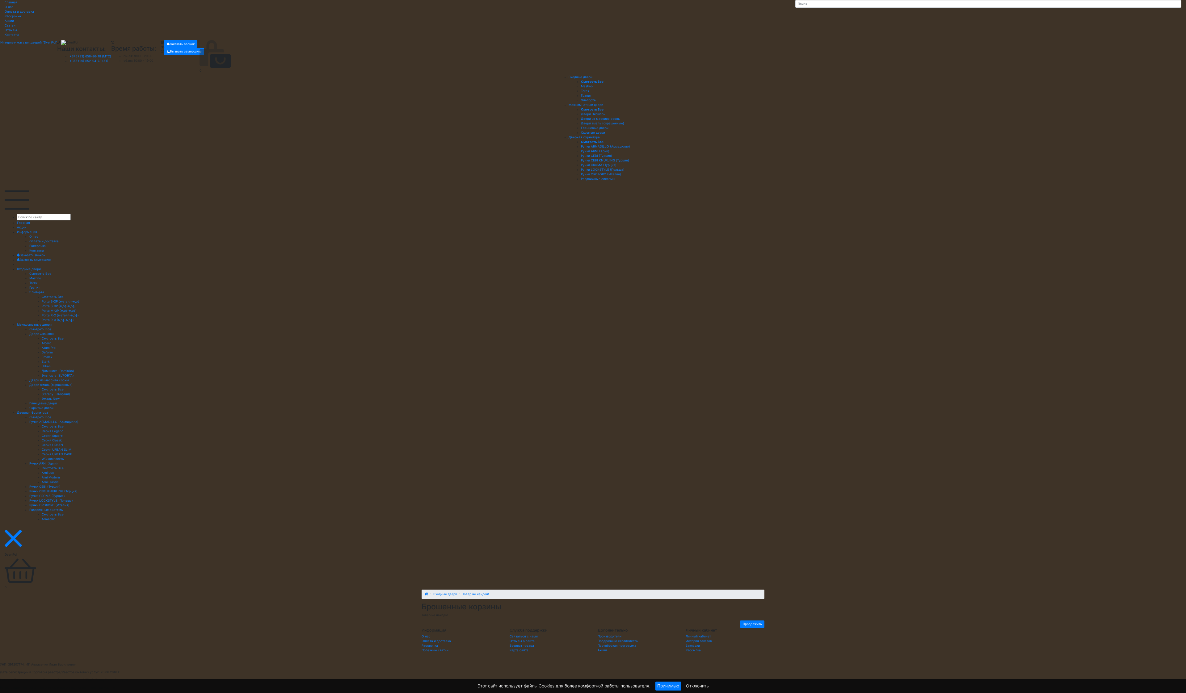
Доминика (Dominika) (58, 371)
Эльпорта (36, 292)
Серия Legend (52, 431)
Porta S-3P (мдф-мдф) (59, 306)
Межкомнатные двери (586, 104)
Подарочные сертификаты (618, 641)
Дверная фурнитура (584, 137)
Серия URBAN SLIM (56, 449)
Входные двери (580, 77)
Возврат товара (522, 645)
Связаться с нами (524, 636)
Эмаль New (51, 398)
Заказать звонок (182, 44)
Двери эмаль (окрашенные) (51, 384)
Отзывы (11, 30)
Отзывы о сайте (522, 641)
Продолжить (752, 624)
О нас (9, 7)
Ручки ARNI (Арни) (43, 463)
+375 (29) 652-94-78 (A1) (88, 61)
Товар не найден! (475, 594)
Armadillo (48, 519)
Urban (46, 366)
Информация (27, 232)
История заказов (699, 641)
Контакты (12, 34)
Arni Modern (51, 477)
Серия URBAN (52, 445)
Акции (9, 21)
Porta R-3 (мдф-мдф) (58, 320)
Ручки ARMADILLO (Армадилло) (53, 422)
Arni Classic (50, 482)
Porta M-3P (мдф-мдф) (59, 310)
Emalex (47, 357)
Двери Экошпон (41, 334)
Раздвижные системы (46, 509)
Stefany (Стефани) (56, 394)
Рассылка (693, 650)
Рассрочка (13, 16)
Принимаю (668, 685)
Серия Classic (52, 440)
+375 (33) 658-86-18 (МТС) (90, 56)
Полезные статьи (435, 650)
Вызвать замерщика (186, 51)
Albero (46, 343)
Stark (45, 361)
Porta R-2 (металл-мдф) (60, 315)
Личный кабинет (698, 636)
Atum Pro (49, 347)
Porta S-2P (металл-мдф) (61, 301)
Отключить (697, 685)
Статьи (10, 25)
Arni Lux (48, 472)
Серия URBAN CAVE (57, 454)
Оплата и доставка (19, 11)
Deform (47, 352)
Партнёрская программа (617, 645)
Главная (11, 2)
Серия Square (52, 435)
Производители (609, 636)
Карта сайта (519, 650)
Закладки (693, 645)
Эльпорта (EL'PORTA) (58, 375)
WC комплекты (53, 459)
